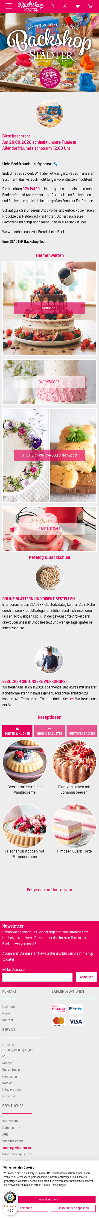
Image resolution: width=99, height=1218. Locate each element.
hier (71, 699)
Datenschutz (11, 1128)
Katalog (7, 1083)
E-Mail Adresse (13, 969)
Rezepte (7, 1063)
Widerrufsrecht (12, 1141)
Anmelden (86, 977)
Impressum (10, 1121)
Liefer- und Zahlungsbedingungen (17, 1047)
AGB (5, 1134)
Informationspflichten (17, 1154)
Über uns (8, 1006)
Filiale (6, 1013)
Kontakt (7, 1020)
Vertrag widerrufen (16, 1148)
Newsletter (9, 1076)
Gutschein (9, 1096)
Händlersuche (11, 1089)
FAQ (5, 1056)
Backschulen (11, 1070)
